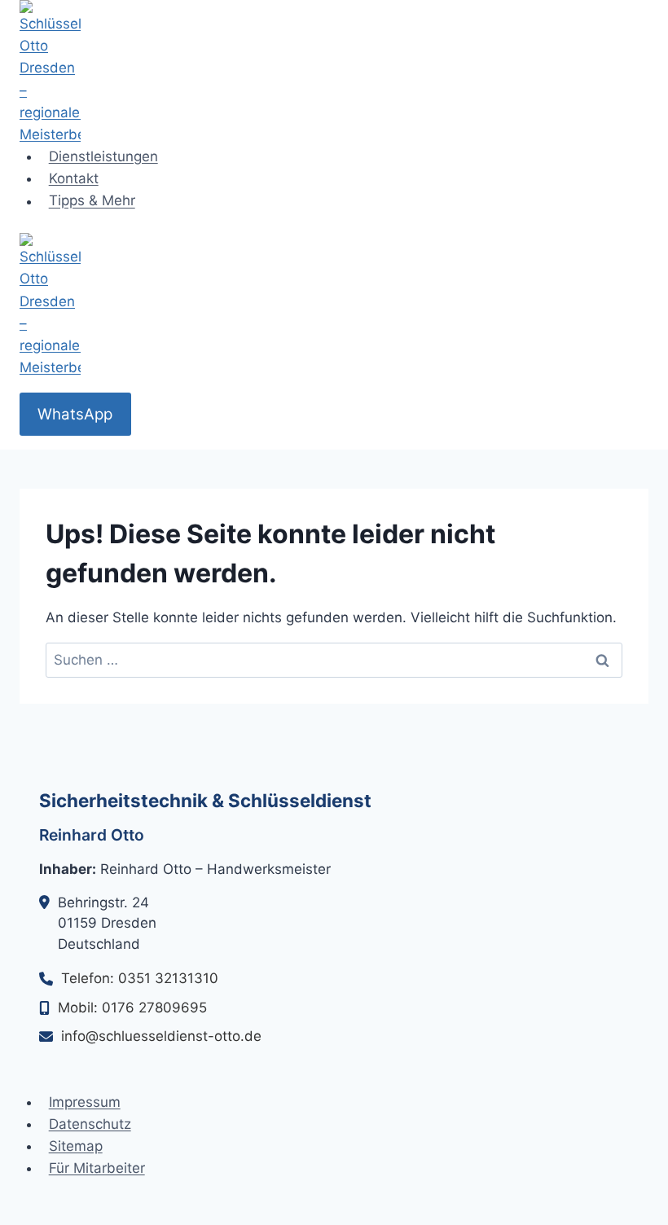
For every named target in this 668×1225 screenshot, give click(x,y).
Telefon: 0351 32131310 (139, 978)
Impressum (85, 1102)
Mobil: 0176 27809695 (132, 1007)
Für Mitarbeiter (97, 1168)
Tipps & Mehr (92, 201)
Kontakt (74, 178)
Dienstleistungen (103, 156)
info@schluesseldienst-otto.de (161, 1036)
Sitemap (76, 1146)
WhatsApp (74, 414)
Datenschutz (90, 1124)
